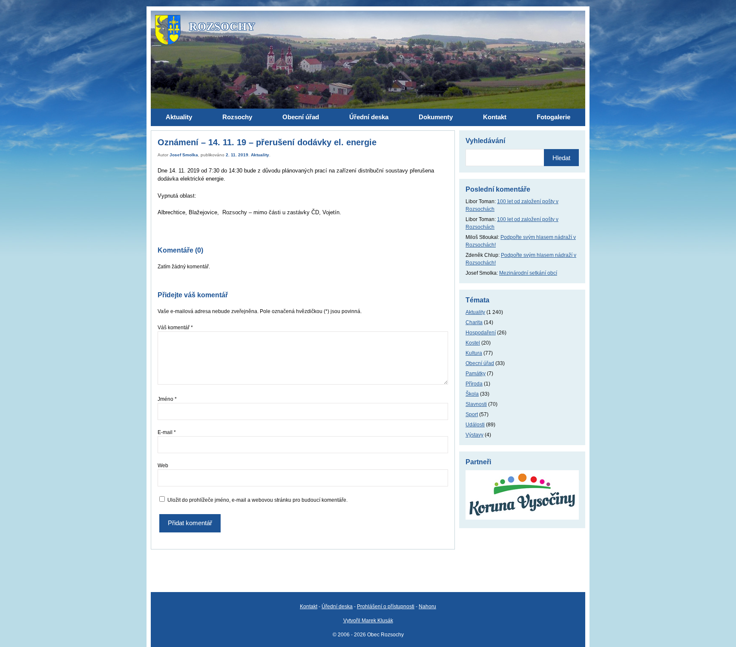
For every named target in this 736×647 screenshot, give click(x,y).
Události (475, 425)
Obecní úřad (480, 363)
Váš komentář (175, 328)
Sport (472, 414)
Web (163, 466)
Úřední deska (337, 607)
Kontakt (308, 607)
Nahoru (427, 607)
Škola (472, 394)
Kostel (473, 343)
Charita (474, 322)
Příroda (474, 384)
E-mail (167, 432)
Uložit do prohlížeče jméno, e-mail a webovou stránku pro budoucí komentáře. (257, 500)
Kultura (474, 353)
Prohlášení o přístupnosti (385, 607)
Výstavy (474, 435)
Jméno (167, 399)
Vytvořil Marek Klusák (368, 621)
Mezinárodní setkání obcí (528, 273)
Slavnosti (476, 404)
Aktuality (260, 154)
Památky (476, 374)
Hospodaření (481, 333)
